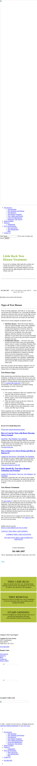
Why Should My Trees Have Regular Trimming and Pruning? (15, 469)
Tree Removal (12, 737)
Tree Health (20, 456)
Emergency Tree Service (15, 744)
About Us (3, 655)
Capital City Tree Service (8, 456)
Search (7, 238)
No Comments (22, 439)
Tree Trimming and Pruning (16, 735)
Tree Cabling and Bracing (15, 740)
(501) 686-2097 (4, 647)
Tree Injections (12, 734)
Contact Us (3, 659)
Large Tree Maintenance (15, 742)
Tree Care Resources (10, 750)
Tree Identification (13, 754)
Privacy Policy (4, 661)
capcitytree (4, 439)
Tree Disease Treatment (15, 739)
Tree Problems (13, 439)
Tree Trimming (28, 474)
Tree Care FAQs (12, 752)
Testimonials (11, 749)
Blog (1, 657)
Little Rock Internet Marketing (9, 726)
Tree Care (20, 474)
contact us (28, 517)
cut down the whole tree (13, 383)
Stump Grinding (8, 745)
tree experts (7, 501)
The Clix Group (25, 726)
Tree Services (4, 654)
